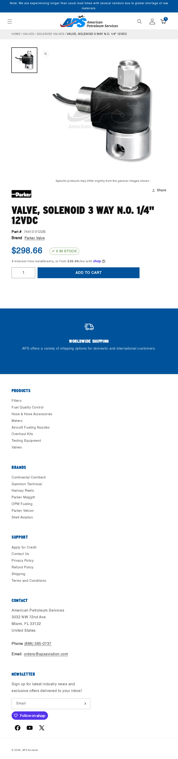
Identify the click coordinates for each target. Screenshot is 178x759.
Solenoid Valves (50, 34)
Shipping (18, 574)
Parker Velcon (23, 510)
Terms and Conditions (29, 580)
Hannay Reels (23, 490)
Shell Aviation (22, 517)
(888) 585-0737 (37, 644)
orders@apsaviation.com (46, 654)
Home (16, 34)
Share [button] (161, 190)
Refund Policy (23, 567)
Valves (28, 34)
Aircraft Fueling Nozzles (31, 427)
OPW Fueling (22, 504)
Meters (17, 421)
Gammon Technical (27, 484)
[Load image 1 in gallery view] (24, 60)
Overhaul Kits (22, 434)
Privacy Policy (23, 560)
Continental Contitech (29, 477)
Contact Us (20, 554)
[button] (10, 21)
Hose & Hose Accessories (32, 414)
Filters (17, 400)
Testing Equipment (26, 440)
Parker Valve (35, 238)
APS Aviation (30, 750)
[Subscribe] (85, 703)
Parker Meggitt (23, 497)
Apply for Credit (24, 547)
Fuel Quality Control (28, 407)
